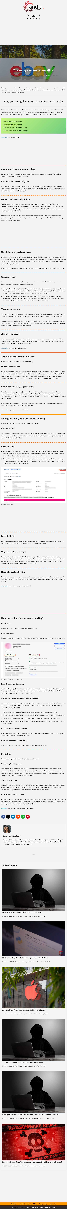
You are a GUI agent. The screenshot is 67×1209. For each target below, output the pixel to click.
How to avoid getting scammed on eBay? (16, 131)
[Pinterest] (28, 817)
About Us (14, 1204)
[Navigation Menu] (33, 15)
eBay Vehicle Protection (58, 268)
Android (15, 1118)
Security (20, 916)
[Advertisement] (33, 32)
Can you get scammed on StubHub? (18, 410)
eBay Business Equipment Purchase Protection (34, 268)
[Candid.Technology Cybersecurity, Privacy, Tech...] (33, 6)
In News (15, 916)
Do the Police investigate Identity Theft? (19, 586)
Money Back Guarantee (16, 259)
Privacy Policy (43, 1204)
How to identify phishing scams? (17, 348)
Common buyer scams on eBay (13, 121)
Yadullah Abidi (8, 916)
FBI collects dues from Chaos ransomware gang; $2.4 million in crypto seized (32, 1161)
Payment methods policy (16, 314)
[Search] (39, 15)
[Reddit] (18, 817)
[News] (40, 18)
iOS (19, 1014)
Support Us (53, 1204)
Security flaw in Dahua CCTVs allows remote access (22, 912)
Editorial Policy (32, 1204)
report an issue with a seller (25, 461)
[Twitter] (30, 18)
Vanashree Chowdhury (17, 75)
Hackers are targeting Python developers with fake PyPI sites (25, 957)
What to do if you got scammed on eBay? (16, 128)
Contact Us (22, 1204)
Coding (15, 961)
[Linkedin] (36, 18)
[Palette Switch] (28, 15)
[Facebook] (27, 18)
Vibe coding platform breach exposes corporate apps (22, 1062)
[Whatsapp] (23, 817)
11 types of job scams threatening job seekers (21, 808)
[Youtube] (33, 18)
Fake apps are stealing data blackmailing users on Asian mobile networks (30, 1114)
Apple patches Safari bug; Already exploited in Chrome (23, 1009)
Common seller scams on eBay (13, 125)
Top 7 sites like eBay (13, 137)
